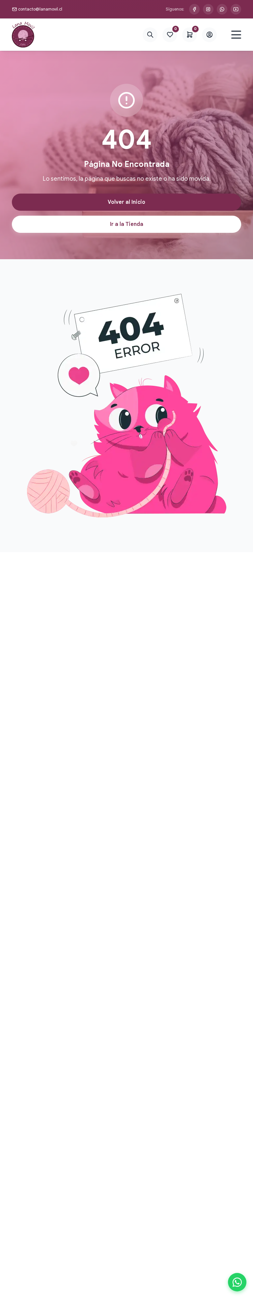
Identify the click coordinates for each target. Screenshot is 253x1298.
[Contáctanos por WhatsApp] (222, 9)
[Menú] (236, 35)
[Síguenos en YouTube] (236, 9)
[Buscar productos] (150, 34)
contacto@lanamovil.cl (40, 9)
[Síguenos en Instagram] (208, 9)
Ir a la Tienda (126, 224)
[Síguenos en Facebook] (194, 9)
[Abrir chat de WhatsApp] (237, 1282)
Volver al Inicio (126, 202)
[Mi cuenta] (209, 34)
